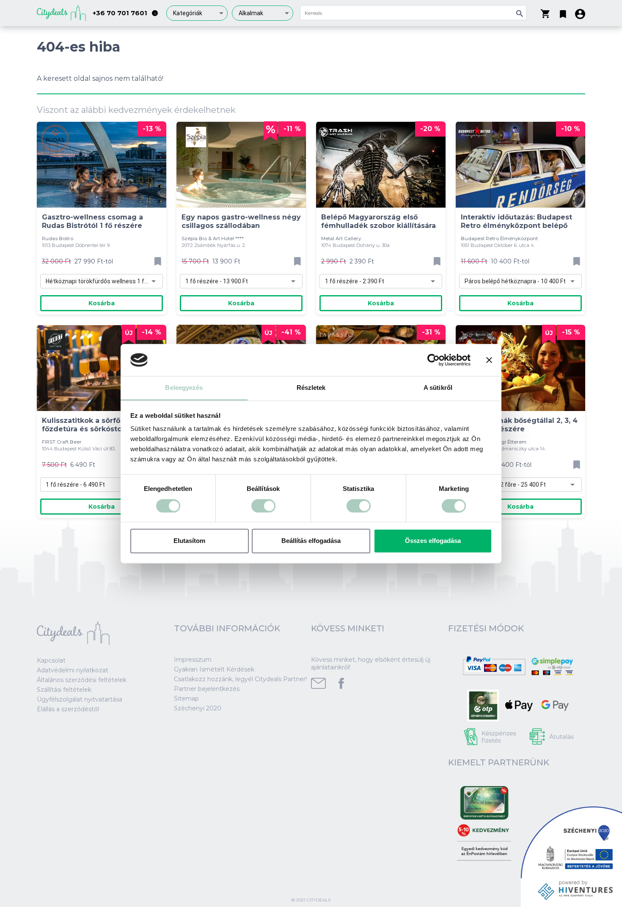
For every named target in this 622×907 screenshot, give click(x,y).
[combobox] (197, 13)
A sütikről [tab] (438, 388)
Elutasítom (189, 541)
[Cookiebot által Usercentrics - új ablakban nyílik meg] (433, 359)
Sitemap (186, 698)
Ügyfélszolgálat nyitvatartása (79, 699)
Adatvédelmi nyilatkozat (72, 670)
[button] (563, 12)
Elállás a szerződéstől (68, 709)
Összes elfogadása (433, 541)
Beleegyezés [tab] (184, 388)
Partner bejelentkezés (206, 689)
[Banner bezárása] (489, 360)
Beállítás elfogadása (311, 541)
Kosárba (101, 303)
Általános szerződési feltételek (82, 680)
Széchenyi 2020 (197, 708)
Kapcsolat (51, 660)
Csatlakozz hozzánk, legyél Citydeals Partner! (240, 679)
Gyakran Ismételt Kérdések (214, 669)
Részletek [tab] (311, 388)
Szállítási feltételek (64, 689)
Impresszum (193, 659)
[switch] (263, 505)
